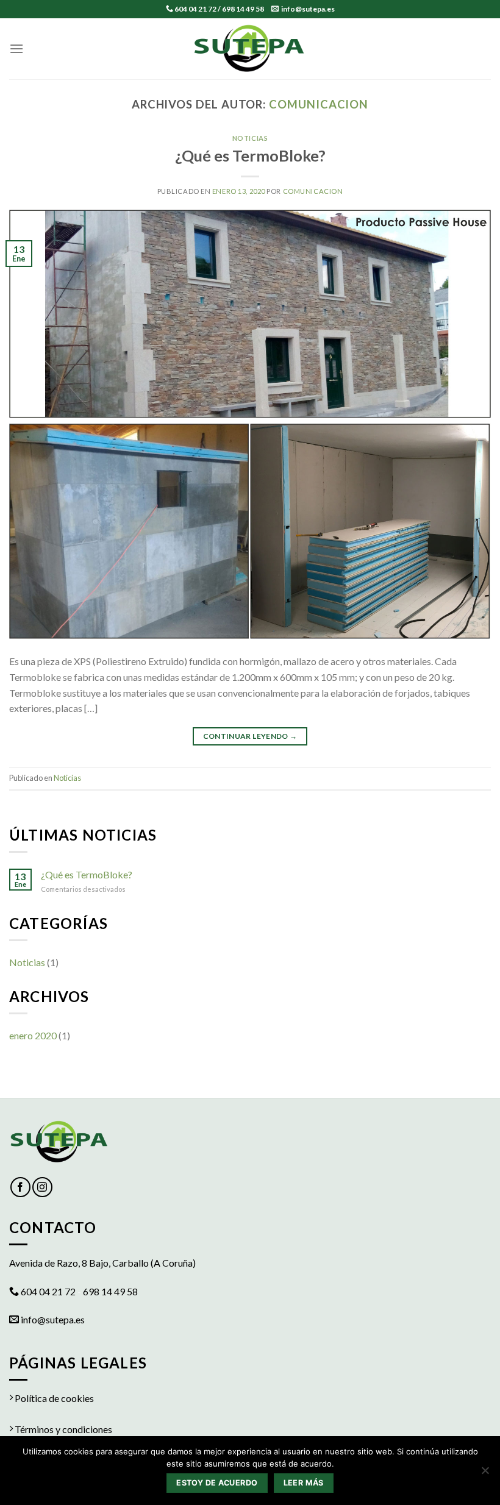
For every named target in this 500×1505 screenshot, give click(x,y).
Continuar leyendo (250, 736)
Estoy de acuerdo (216, 1482)
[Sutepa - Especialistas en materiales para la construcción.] (250, 48)
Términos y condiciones (62, 1429)
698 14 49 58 (243, 8)
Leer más (304, 1482)
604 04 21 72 (195, 8)
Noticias (250, 138)
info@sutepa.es (308, 8)
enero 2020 (33, 1035)
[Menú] (16, 48)
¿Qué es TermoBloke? (250, 155)
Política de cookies (53, 1398)
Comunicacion (318, 104)
